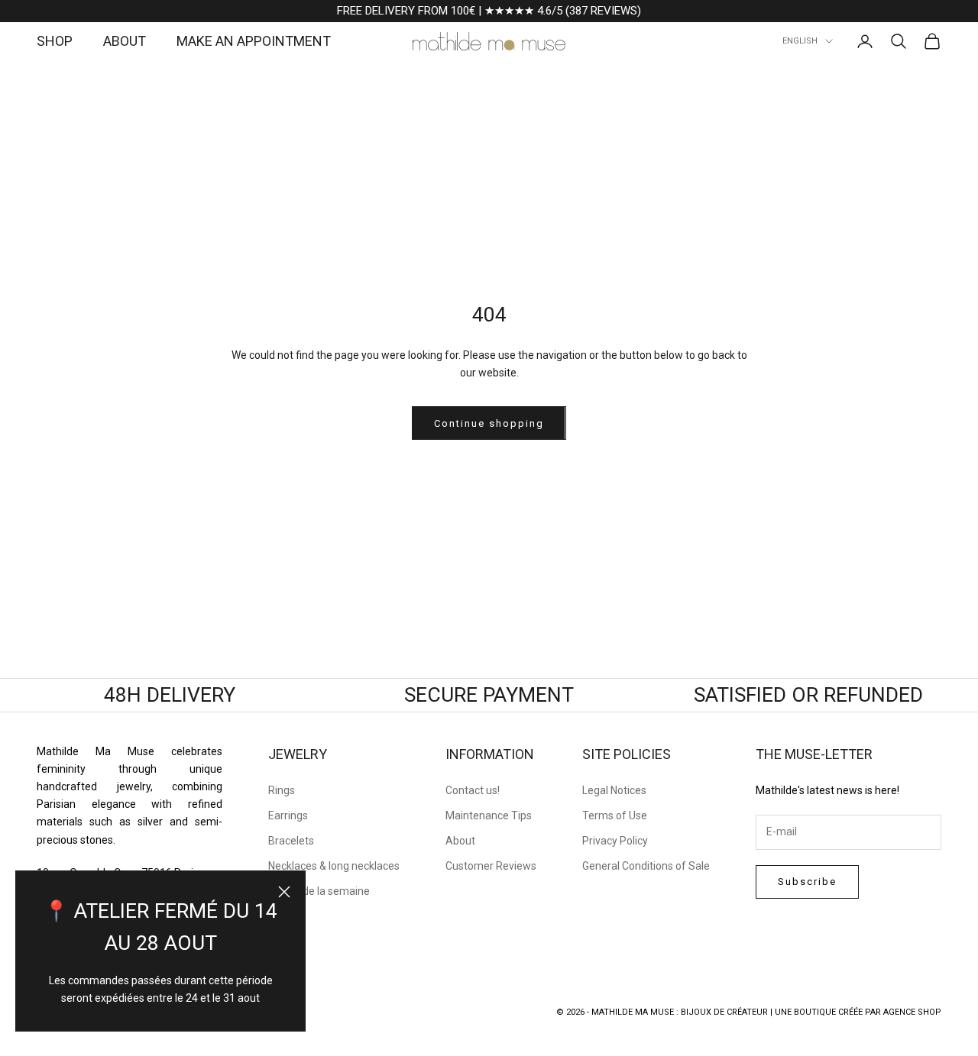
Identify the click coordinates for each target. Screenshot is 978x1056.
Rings (281, 790)
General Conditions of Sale (646, 866)
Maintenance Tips (488, 815)
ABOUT (124, 41)
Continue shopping (488, 423)
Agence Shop (912, 1012)
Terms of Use (614, 815)
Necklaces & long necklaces (334, 866)
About (460, 841)
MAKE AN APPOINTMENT (253, 41)
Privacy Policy (615, 841)
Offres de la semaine (319, 891)
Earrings (288, 815)
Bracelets (291, 841)
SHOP (55, 41)
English (800, 41)
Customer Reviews (490, 866)
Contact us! (472, 790)
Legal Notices (614, 790)
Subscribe (807, 881)
